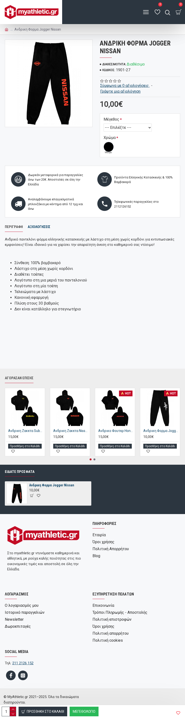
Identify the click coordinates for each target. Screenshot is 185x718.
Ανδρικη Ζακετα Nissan (71, 431)
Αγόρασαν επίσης (19, 378)
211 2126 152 (22, 663)
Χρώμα (110, 137)
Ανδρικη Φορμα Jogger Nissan (51, 485)
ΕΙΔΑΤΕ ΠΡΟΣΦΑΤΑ (19, 472)
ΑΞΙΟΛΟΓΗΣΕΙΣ (39, 227)
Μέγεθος (111, 119)
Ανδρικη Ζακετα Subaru (26, 431)
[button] (91, 459)
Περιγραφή (14, 227)
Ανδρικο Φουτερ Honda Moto (116, 431)
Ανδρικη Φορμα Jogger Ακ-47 (161, 431)
